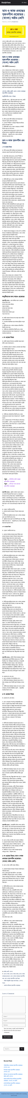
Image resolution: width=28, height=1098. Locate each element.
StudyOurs (6, 3)
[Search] (22, 1049)
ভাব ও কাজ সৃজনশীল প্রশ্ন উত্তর (12, 978)
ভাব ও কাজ (6, 974)
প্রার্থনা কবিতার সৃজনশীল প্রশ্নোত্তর (12, 985)
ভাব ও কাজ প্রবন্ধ (14, 974)
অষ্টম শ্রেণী (6, 971)
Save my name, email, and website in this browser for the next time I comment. (14, 1030)
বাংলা (11, 971)
